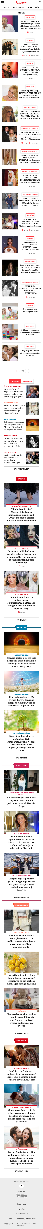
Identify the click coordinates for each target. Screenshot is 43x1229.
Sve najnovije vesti (21, 469)
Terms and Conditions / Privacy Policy (21, 1218)
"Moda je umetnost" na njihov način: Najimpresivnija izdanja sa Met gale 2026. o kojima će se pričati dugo (21, 602)
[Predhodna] (16, 371)
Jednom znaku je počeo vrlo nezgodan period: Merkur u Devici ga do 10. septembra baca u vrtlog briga (14, 426)
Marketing (21, 1209)
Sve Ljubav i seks (21, 1171)
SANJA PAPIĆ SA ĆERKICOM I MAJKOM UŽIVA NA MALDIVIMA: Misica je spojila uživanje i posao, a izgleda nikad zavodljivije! (30, 222)
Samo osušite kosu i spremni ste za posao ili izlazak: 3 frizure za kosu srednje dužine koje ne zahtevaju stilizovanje (21, 842)
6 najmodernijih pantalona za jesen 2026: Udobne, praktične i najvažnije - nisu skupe (21, 802)
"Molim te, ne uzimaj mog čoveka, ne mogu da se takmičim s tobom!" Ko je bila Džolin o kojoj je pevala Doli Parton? (14, 442)
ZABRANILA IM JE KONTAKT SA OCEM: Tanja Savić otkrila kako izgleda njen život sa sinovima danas (30, 48)
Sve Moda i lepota (21, 898)
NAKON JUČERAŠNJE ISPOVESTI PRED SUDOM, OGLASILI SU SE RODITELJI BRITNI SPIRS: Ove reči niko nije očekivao (30, 94)
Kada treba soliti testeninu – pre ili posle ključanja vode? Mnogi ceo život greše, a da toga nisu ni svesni (21, 1020)
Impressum (21, 1204)
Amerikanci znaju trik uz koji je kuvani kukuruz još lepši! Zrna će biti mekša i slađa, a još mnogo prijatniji (21, 979)
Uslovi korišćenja (21, 1214)
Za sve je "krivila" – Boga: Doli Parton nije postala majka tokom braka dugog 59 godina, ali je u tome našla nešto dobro (14, 393)
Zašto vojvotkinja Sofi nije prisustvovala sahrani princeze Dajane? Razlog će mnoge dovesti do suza (14, 459)
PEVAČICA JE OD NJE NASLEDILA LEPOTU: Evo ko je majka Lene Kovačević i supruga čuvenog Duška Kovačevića (29, 135)
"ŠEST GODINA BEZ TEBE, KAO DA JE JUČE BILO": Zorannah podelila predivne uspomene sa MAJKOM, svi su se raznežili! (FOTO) (30, 268)
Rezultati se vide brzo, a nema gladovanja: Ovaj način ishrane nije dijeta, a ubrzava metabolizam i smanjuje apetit (14, 409)
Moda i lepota (18, 7)
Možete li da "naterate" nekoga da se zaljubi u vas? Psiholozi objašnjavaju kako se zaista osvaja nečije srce (21, 1075)
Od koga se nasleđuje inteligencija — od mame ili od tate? (30, 332)
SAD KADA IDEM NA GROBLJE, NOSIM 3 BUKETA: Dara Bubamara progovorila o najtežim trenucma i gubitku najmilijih (29, 158)
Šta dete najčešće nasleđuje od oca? (30, 310)
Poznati (6, 7)
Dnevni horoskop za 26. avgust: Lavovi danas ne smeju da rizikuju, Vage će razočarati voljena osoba (21, 701)
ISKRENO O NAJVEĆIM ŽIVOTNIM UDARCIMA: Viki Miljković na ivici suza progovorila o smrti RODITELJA (30, 115)
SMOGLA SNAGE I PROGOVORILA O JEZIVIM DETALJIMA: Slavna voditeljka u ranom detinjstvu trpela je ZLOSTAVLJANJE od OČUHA (30, 202)
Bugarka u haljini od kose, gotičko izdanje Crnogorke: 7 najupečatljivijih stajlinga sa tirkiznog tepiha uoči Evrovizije (21, 557)
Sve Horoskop (21, 758)
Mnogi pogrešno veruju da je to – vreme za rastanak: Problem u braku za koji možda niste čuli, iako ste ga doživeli (21, 1116)
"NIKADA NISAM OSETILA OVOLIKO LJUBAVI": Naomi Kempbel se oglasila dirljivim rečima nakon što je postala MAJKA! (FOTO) (30, 245)
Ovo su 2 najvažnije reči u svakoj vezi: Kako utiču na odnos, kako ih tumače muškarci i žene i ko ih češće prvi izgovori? (21, 1158)
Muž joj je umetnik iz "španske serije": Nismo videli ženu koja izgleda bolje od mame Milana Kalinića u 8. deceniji (30, 24)
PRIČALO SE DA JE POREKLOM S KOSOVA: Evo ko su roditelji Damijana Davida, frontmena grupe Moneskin (30, 71)
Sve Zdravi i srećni (21, 1033)
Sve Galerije (21, 620)
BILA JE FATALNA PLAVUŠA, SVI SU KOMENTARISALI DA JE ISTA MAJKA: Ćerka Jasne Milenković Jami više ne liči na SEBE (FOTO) (30, 178)
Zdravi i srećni (33, 7)
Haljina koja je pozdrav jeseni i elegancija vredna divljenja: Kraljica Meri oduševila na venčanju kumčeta (21, 884)
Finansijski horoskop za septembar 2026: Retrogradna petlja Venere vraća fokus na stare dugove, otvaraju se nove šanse (21, 743)
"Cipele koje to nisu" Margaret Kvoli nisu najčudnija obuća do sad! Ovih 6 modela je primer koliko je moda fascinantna (21, 515)
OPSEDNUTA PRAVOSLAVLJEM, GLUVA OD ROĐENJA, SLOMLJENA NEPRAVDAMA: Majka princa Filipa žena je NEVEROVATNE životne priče (30, 289)
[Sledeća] (27, 371)
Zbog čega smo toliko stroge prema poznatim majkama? (30, 353)
